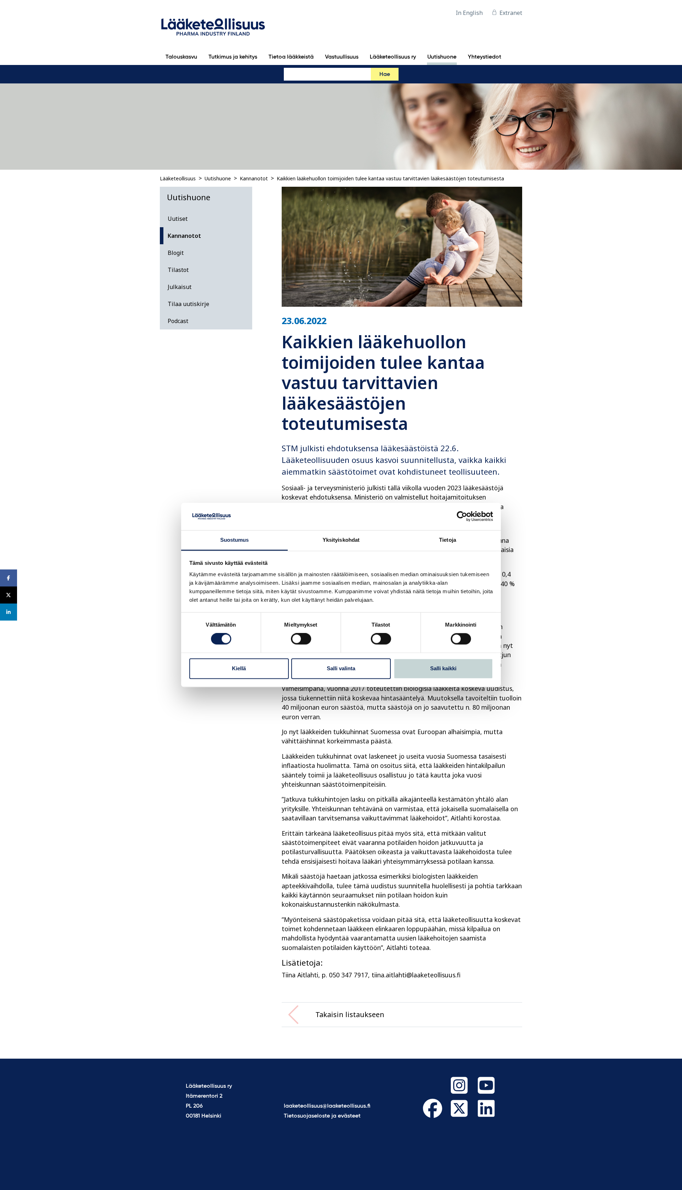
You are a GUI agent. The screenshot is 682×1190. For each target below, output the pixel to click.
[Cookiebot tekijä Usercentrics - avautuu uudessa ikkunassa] (462, 516)
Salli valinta (341, 668)
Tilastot (178, 270)
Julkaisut (179, 287)
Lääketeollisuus (178, 178)
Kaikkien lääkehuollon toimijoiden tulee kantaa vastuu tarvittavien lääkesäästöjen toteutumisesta (390, 178)
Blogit (176, 253)
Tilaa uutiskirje (188, 304)
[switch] (301, 639)
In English (469, 13)
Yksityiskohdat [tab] (341, 540)
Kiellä (239, 668)
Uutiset (178, 219)
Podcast (178, 321)
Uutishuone (218, 178)
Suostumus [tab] (234, 540)
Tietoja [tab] (447, 540)
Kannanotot (254, 178)
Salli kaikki (443, 668)
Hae (384, 74)
